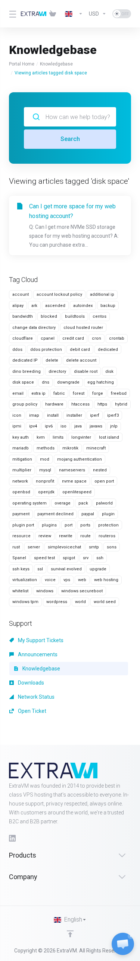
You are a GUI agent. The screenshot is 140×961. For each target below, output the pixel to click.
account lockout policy (59, 294)
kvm (41, 437)
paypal (87, 514)
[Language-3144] (74, 13)
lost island (109, 437)
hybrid (121, 404)
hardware (54, 404)
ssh (99, 557)
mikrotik (70, 448)
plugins (49, 525)
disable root (85, 371)
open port (104, 481)
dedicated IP (25, 360)
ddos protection (46, 349)
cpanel (48, 338)
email (18, 393)
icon (16, 415)
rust (16, 547)
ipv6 (49, 426)
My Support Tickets (40, 640)
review (44, 536)
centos (99, 316)
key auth (20, 437)
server (34, 547)
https (102, 404)
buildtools (75, 316)
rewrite (65, 536)
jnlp (114, 426)
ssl (40, 569)
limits (58, 437)
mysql (45, 470)
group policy (24, 404)
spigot (69, 557)
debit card (80, 349)
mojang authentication (79, 459)
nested (100, 470)
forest (78, 393)
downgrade (68, 382)
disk (109, 371)
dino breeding (26, 371)
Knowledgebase (56, 64)
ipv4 (33, 426)
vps (66, 579)
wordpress (56, 601)
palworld (104, 503)
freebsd (119, 393)
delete (52, 360)
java (78, 426)
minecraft (96, 448)
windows (44, 591)
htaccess (80, 404)
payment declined (55, 514)
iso (63, 426)
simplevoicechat (64, 547)
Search (70, 138)
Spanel (19, 557)
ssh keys (20, 569)
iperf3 (113, 415)
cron (96, 338)
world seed (105, 601)
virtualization (24, 579)
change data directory (34, 327)
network (20, 481)
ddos (17, 349)
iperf (94, 415)
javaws (96, 426)
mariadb (20, 448)
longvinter (81, 437)
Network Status (36, 697)
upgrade (98, 569)
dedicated (108, 349)
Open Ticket (31, 711)
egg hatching (100, 382)
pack (83, 503)
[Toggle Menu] (10, 13)
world (80, 601)
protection (108, 525)
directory (57, 371)
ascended (55, 305)
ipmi (16, 426)
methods (46, 448)
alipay (18, 305)
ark (34, 305)
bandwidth (22, 316)
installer (74, 415)
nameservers (72, 470)
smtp (94, 547)
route (85, 536)
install (53, 415)
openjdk (46, 492)
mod (44, 459)
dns (45, 382)
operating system (29, 503)
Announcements (37, 654)
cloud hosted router (83, 327)
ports (85, 525)
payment (20, 514)
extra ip (38, 393)
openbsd (21, 492)
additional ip (102, 294)
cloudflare (22, 338)
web (82, 579)
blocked (49, 316)
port (68, 525)
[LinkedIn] (12, 838)
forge (97, 393)
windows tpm (25, 601)
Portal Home (21, 64)
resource (21, 536)
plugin (108, 514)
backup (107, 305)
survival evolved (66, 569)
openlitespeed (76, 492)
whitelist (20, 591)
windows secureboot (82, 591)
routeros (107, 536)
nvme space (74, 481)
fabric (59, 393)
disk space (23, 382)
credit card (73, 338)
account (20, 294)
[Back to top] (70, 934)
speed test (44, 557)
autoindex (83, 305)
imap (34, 415)
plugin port (23, 525)
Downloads (30, 683)
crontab (116, 338)
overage (63, 503)
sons (111, 547)
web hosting (106, 579)
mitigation (22, 459)
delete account (81, 360)
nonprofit (45, 481)
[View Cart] (54, 13)
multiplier (21, 470)
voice (50, 579)
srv (85, 557)
